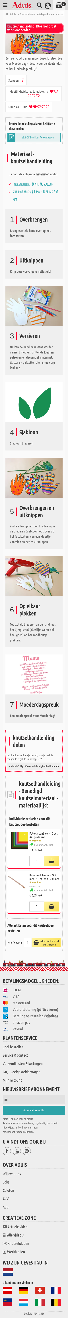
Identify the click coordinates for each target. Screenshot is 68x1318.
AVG (6, 1207)
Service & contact (15, 1055)
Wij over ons (12, 1173)
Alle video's (15, 1235)
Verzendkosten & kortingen (23, 1063)
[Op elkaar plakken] (34, 575)
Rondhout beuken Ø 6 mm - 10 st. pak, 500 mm (44, 877)
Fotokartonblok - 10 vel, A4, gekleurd (33, 184)
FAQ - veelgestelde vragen (22, 1071)
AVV (6, 1198)
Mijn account (12, 1080)
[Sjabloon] (34, 401)
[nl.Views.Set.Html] (51, 861)
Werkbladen (16, 1251)
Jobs (6, 1182)
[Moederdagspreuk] (34, 674)
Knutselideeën (18, 1243)
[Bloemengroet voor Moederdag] (34, 44)
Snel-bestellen (13, 1046)
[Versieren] (34, 305)
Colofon (8, 1190)
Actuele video (18, 1226)
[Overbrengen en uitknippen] (34, 477)
